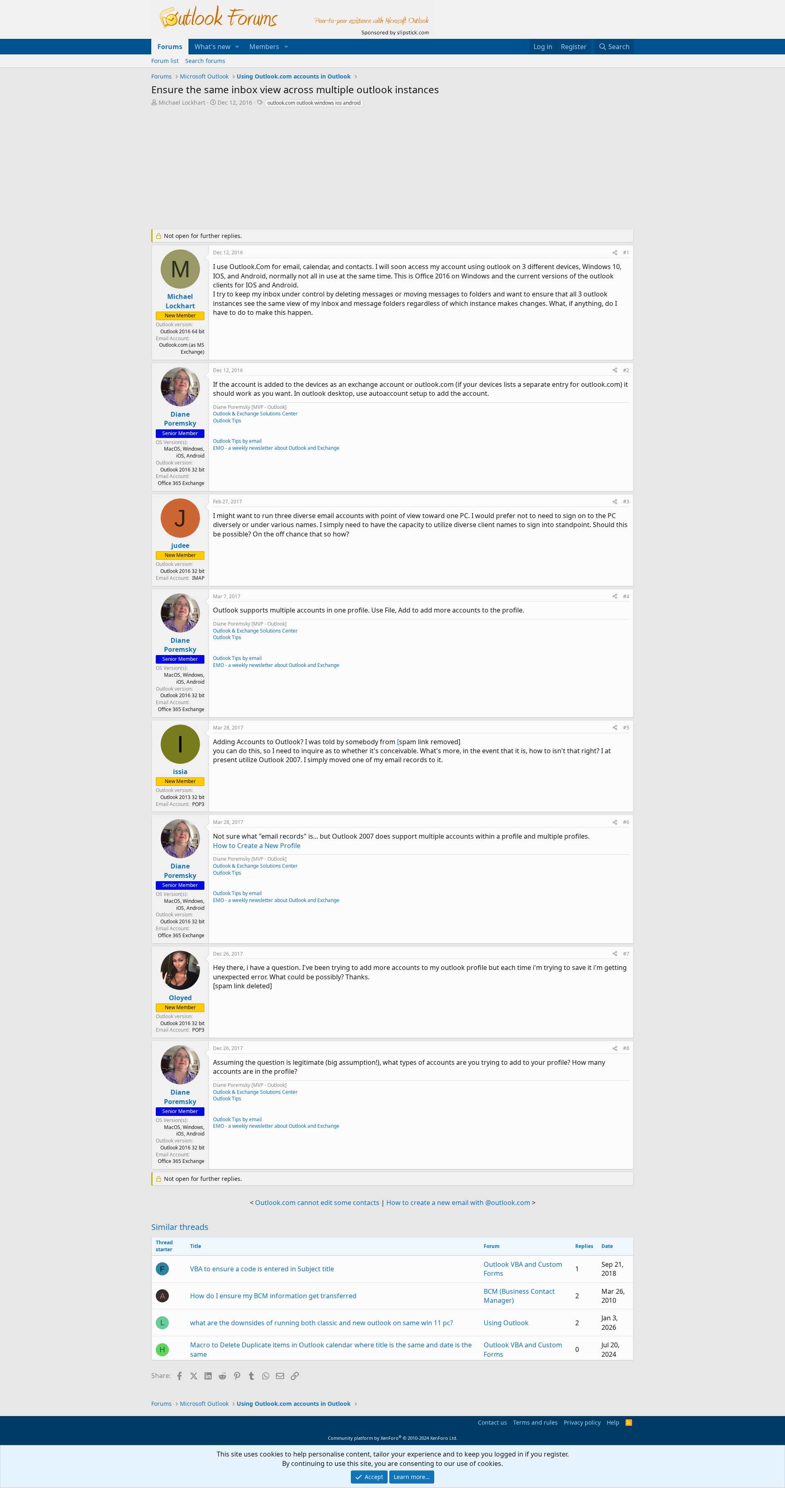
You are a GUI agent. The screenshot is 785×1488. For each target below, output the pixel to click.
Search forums (205, 61)
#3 (626, 501)
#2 (626, 370)
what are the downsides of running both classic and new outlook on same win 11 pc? (321, 1322)
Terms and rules (535, 1422)
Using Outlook (506, 1322)
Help (613, 1422)
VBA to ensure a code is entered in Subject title (262, 1268)
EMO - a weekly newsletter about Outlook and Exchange (276, 447)
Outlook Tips (227, 420)
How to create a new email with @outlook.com (458, 1202)
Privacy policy (582, 1422)
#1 (626, 252)
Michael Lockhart (182, 102)
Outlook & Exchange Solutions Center (255, 413)
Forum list (165, 61)
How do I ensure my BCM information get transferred (273, 1295)
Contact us (492, 1422)
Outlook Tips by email (237, 441)
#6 (626, 822)
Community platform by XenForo (393, 1438)
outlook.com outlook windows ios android (314, 102)
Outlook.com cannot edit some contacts (317, 1202)
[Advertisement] (349, 169)
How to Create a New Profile (257, 845)
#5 (626, 727)
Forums (169, 46)
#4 (626, 596)
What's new (213, 46)
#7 (626, 953)
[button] (237, 46)
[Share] (615, 253)
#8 (626, 1048)
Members (264, 46)
